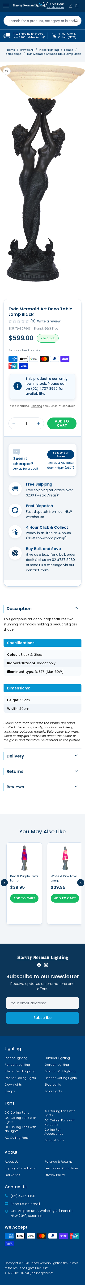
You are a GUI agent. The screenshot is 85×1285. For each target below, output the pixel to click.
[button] (77, 5)
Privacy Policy (54, 1175)
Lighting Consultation (21, 1168)
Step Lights (52, 1085)
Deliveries (12, 1175)
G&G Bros (51, 328)
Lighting (13, 1048)
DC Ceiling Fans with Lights (20, 1120)
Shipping (36, 406)
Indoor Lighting (49, 50)
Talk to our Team (60, 454)
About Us (11, 1162)
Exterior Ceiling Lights (60, 1078)
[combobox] (42, 21)
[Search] (76, 20)
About (11, 1152)
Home (11, 50)
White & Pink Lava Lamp (64, 878)
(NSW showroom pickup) (46, 538)
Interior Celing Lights (20, 1078)
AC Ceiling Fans (17, 1138)
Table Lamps (13, 54)
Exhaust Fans (54, 1140)
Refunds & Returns (58, 1162)
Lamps (69, 50)
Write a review (48, 321)
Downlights (13, 1085)
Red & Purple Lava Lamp (24, 878)
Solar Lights (53, 1091)
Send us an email (25, 1204)
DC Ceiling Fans (17, 1113)
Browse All (27, 50)
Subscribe (42, 1017)
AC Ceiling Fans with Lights (59, 1113)
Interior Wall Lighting (20, 1071)
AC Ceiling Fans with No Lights (59, 1122)
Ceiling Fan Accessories (53, 1132)
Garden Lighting (56, 1065)
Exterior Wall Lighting (60, 1071)
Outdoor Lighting (57, 1058)
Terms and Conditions (61, 1168)
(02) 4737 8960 (53, 4)
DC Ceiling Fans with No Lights (20, 1129)
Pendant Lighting (17, 1065)
